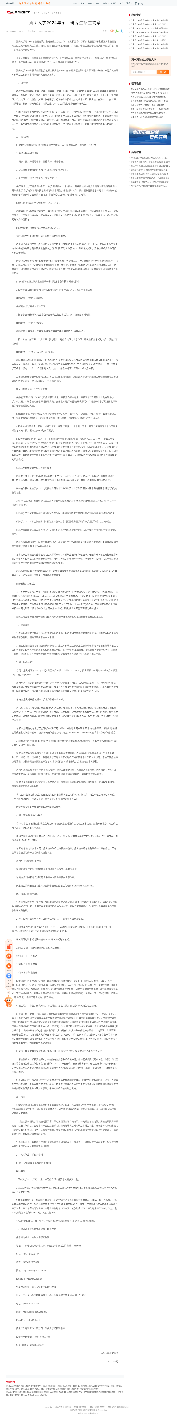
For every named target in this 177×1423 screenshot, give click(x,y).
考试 (82, 3)
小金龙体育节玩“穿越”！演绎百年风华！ (148, 105)
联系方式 (58, 1407)
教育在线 (10, 3)
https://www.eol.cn (47, 31)
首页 (35, 13)
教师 (105, 3)
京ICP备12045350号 (98, 1407)
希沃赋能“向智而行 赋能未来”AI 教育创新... (149, 97)
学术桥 (113, 3)
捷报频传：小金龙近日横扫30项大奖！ (147, 117)
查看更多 (8, 986)
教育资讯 (136, 15)
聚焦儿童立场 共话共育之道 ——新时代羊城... (150, 109)
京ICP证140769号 (81, 1407)
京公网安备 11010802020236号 (120, 1407)
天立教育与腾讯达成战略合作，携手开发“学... (150, 101)
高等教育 (136, 152)
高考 (90, 3)
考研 (97, 3)
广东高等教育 (55, 13)
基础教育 (136, 83)
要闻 (75, 3)
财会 (122, 3)
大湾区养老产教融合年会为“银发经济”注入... (150, 186)
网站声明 (68, 1407)
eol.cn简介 (49, 1407)
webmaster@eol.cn (91, 1413)
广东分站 (43, 13)
